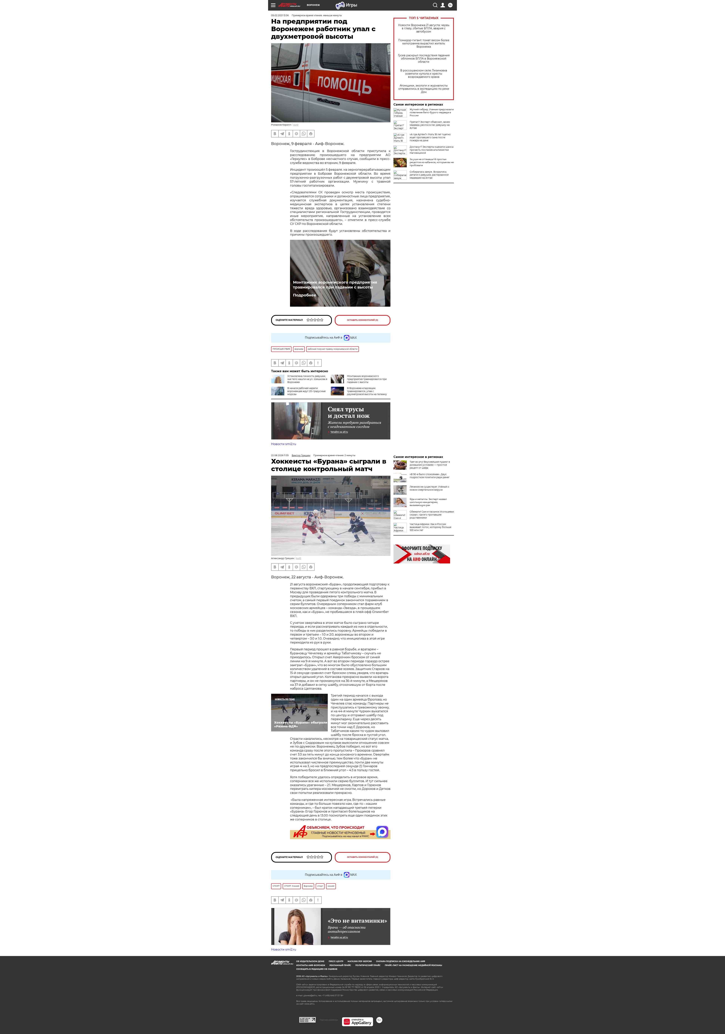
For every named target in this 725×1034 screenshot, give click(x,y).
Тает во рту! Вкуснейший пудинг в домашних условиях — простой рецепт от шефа (430, 464)
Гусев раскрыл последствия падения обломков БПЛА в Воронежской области (424, 58)
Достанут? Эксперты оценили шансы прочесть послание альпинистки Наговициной (432, 149)
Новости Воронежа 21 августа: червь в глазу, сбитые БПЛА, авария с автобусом (423, 28)
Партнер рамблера (329, 1020)
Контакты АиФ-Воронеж (310, 965)
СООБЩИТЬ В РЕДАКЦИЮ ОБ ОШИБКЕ (316, 969)
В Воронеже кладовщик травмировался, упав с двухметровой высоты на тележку (367, 391)
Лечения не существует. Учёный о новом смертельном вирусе (429, 488)
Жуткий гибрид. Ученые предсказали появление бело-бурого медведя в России (432, 112)
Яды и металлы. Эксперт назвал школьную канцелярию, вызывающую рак (428, 502)
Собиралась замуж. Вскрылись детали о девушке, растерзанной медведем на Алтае (429, 174)
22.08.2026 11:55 (280, 455)
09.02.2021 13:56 (280, 15)
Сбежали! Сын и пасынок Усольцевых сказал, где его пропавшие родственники (432, 514)
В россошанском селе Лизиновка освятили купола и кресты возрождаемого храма (423, 74)
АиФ (295, 124)
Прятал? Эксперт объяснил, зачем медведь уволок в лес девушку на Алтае (430, 124)
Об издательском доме (310, 961)
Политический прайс (367, 965)
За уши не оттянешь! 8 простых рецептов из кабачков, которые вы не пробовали (432, 162)
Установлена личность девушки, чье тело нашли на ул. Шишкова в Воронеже (307, 379)
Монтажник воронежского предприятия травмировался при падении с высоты (335, 284)
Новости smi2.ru (283, 444)
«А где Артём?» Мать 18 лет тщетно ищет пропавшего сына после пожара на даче (430, 137)
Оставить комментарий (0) (362, 320)
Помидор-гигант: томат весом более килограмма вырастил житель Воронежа (423, 43)
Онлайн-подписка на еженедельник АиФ (400, 961)
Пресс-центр (336, 961)
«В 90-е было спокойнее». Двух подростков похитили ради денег (430, 476)
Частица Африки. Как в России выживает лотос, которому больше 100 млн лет (430, 527)
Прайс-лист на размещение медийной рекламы (413, 965)
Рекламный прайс (340, 965)
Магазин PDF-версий (360, 961)
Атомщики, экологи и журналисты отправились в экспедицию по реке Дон (423, 89)
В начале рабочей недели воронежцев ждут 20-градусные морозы (306, 391)
